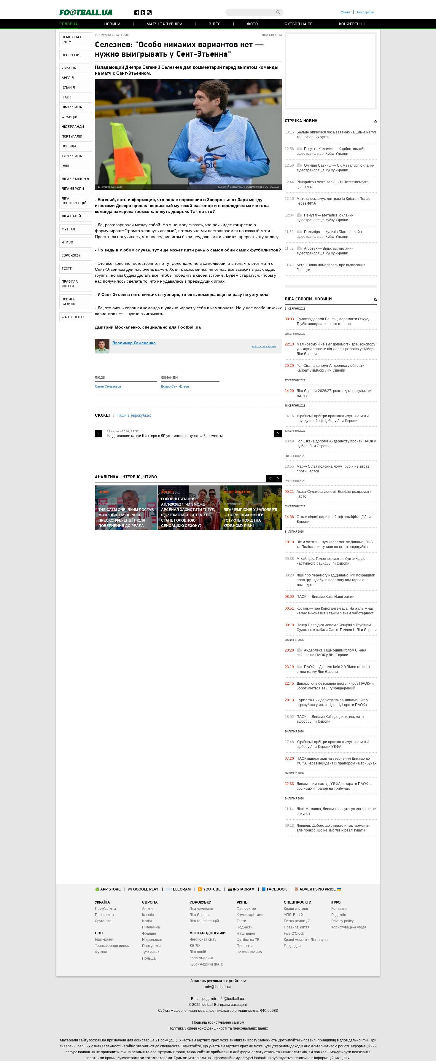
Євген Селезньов (108, 386)
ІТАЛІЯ (67, 97)
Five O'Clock (294, 933)
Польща (149, 958)
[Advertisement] (330, 71)
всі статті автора (264, 346)
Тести (241, 921)
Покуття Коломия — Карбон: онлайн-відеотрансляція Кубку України (332, 151)
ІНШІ (65, 166)
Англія (147, 909)
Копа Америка (201, 958)
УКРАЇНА (69, 68)
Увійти (345, 12)
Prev (98, 433)
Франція (149, 933)
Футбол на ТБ (298, 24)
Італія (147, 921)
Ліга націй (198, 952)
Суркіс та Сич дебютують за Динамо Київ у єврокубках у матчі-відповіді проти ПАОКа (332, 702)
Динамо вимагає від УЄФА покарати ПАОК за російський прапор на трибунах (335, 786)
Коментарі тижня (251, 915)
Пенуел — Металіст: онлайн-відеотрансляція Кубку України (325, 217)
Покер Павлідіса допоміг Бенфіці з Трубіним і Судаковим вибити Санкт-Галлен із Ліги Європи (337, 627)
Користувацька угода (348, 927)
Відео (215, 24)
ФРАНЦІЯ (69, 117)
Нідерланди (152, 940)
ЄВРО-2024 (71, 255)
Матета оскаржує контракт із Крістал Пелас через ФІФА (333, 201)
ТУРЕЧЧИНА (72, 156)
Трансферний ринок (112, 946)
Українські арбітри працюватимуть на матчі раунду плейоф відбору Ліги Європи (333, 418)
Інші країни (104, 939)
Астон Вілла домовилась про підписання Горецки (331, 267)
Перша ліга (104, 915)
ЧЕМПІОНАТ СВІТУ (71, 40)
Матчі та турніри (164, 24)
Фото (252, 24)
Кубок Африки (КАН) (206, 964)
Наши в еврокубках (134, 415)
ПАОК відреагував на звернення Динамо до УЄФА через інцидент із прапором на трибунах (336, 760)
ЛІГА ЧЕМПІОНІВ (75, 179)
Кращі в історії (296, 909)
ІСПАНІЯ (68, 88)
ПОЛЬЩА (69, 146)
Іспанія (148, 915)
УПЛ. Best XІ (294, 915)
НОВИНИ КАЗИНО (69, 302)
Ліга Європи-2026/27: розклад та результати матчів (334, 393)
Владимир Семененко (134, 343)
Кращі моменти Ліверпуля (306, 940)
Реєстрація (365, 12)
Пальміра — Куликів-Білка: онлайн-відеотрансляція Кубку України (330, 234)
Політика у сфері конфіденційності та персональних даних (218, 1028)
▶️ (209, 889)
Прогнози (245, 946)
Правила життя (297, 927)
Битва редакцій (297, 921)
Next (278, 433)
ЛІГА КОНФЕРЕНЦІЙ (74, 201)
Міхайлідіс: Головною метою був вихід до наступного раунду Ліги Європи (331, 561)
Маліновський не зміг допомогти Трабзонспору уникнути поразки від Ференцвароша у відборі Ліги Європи (336, 349)
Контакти (339, 909)
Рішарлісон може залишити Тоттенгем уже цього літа (333, 184)
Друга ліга (103, 921)
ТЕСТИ (67, 268)
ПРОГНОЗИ (71, 55)
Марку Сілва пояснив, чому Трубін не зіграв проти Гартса (333, 468)
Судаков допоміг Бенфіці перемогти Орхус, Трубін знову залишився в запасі (333, 321)
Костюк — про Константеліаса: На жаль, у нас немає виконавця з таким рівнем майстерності (336, 610)
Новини (112, 24)
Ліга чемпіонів (201, 909)
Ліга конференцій (204, 921)
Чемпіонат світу (203, 939)
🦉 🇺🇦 (317, 889)
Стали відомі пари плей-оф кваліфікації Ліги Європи (334, 519)
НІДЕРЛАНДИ (73, 127)
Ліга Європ (199, 915)
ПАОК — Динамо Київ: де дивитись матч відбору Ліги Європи (330, 719)
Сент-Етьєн (180, 386)
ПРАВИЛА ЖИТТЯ (70, 284)
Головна (69, 24)
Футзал (101, 952)
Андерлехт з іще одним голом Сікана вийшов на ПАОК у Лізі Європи (331, 652)
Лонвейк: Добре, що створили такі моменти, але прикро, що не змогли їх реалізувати (333, 827)
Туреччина (151, 952)
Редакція (338, 915)
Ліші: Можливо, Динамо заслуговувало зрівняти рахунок (336, 811)
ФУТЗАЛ (68, 229)
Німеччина (151, 927)
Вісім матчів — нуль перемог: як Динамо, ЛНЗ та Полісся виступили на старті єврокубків (335, 544)
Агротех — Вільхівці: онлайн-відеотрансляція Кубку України (325, 250)
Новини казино (249, 952)
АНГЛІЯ (68, 78)
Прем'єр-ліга (105, 909)
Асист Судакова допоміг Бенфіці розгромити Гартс (334, 494)
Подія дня (292, 946)
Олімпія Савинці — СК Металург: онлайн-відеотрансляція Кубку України (335, 167)
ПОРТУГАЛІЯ (72, 136)
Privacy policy (342, 921)
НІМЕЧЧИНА (72, 107)
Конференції (352, 24)
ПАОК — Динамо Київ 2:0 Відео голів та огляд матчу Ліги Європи (333, 669)
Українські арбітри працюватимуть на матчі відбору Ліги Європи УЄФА (333, 744)
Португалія (151, 946)
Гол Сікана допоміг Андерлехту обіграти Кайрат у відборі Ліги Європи (331, 368)
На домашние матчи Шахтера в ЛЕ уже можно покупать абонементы (165, 436)
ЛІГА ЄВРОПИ (73, 189)
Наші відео (246, 933)
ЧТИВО (67, 242)
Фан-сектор (246, 909)
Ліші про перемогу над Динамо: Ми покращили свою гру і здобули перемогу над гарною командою (336, 580)
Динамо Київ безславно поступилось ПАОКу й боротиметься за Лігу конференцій (335, 685)
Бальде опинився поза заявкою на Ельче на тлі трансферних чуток (336, 134)
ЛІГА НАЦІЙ (71, 216)
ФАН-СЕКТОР (73, 317)
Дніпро (166, 386)
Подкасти (245, 927)
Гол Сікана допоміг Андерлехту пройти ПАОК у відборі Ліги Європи (336, 443)
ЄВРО (195, 946)
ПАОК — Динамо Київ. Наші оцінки (325, 597)
